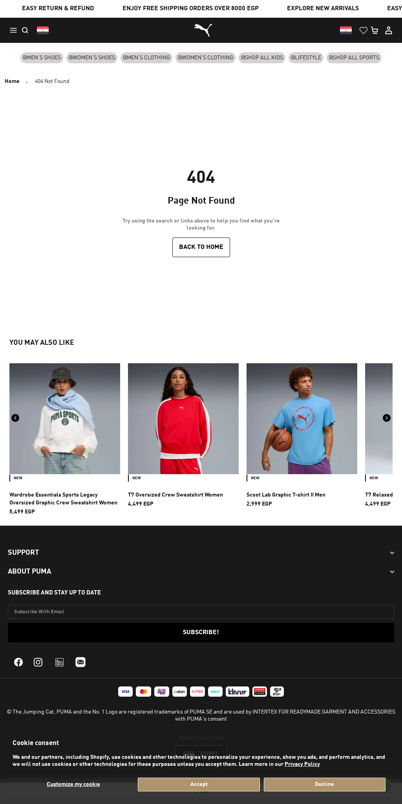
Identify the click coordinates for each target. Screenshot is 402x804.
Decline (324, 784)
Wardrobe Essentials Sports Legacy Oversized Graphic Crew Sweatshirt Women (63, 499)
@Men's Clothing (146, 58)
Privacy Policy (302, 764)
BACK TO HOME (201, 247)
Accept (199, 784)
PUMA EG (201, 30)
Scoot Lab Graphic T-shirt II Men (286, 495)
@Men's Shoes (42, 58)
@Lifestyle (306, 58)
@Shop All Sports (354, 58)
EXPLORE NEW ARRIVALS (323, 9)
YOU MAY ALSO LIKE (41, 342)
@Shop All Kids (262, 58)
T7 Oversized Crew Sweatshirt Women (175, 495)
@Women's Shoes (92, 58)
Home (12, 81)
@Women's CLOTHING (205, 58)
